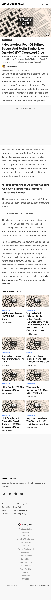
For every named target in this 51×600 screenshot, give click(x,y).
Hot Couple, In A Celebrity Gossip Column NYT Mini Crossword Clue (11, 422)
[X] (10, 493)
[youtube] (21, 493)
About (4, 504)
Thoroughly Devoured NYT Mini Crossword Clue (37, 390)
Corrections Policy (20, 510)
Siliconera (25, 546)
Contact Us (6, 507)
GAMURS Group (43, 585)
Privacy (4, 514)
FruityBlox (25, 572)
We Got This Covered (26, 549)
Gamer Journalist (25, 556)
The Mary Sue (25, 566)
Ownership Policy (19, 514)
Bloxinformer (25, 576)
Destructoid (25, 552)
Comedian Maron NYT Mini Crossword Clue (13, 358)
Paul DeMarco (7, 323)
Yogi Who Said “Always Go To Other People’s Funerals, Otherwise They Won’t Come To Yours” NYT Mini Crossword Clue (37, 322)
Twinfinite (25, 532)
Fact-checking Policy (21, 504)
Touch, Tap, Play (26, 569)
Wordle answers (26, 280)
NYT (7, 224)
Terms (4, 510)
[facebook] (15, 493)
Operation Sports (25, 562)
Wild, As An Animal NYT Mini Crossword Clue (13, 316)
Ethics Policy (17, 507)
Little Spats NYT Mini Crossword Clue (13, 388)
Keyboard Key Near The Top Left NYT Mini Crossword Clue (37, 421)
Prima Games (25, 542)
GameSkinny (25, 559)
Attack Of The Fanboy (25, 539)
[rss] (4, 493)
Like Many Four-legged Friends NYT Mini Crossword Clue (37, 358)
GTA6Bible (25, 579)
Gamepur (25, 536)
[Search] (42, 3)
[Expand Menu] (46, 3)
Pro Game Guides (25, 529)
